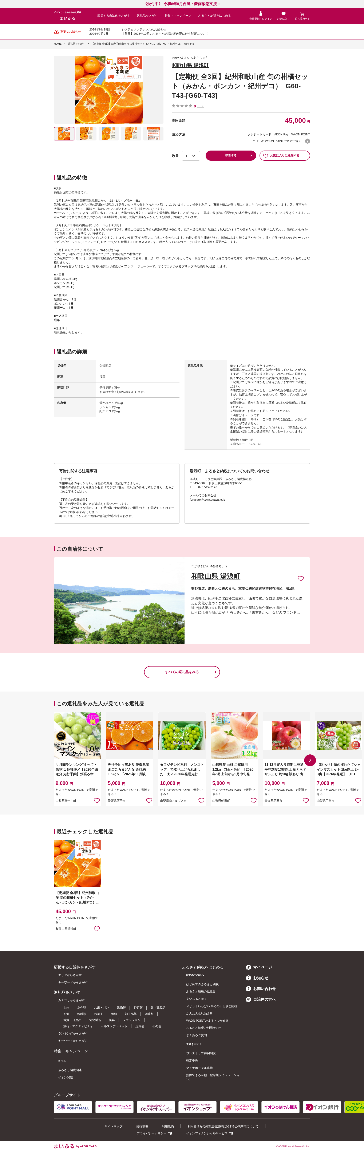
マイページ (262, 967)
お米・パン (101, 1007)
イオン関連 (65, 1077)
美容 (112, 1020)
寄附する (231, 155)
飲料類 (81, 1014)
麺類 (114, 1014)
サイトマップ (113, 1126)
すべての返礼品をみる (182, 672)
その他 (156, 1026)
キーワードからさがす (73, 982)
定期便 (139, 1026)
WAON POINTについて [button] (307, 141)
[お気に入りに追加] (301, 578)
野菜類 (138, 1007)
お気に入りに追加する (285, 155)
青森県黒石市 (273, 800)
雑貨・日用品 (72, 1020)
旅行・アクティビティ (78, 1026)
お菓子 (98, 1014)
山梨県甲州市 (326, 800)
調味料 (149, 1014)
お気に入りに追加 (301, 578)
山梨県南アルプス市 (173, 800)
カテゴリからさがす (71, 1000)
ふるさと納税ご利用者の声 (204, 1027)
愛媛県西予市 (117, 800)
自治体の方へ (264, 999)
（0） (200, 106)
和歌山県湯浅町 (66, 928)
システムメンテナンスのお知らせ (144, 29)
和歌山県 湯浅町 (190, 65)
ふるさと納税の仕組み (201, 991)
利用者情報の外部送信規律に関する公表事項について (223, 1126)
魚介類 (81, 1007)
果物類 (121, 1007)
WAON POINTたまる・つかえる (207, 1020)
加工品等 (131, 1014)
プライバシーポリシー (151, 1133)
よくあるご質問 (196, 1035)
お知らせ (260, 978)
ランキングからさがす (73, 1033)
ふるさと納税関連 (70, 1070)
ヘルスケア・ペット (114, 1026)
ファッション (132, 1020)
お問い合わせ (264, 989)
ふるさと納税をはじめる (214, 15)
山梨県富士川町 (66, 800)
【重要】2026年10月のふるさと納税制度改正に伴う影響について (165, 33)
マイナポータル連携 (199, 1068)
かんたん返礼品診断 (199, 1013)
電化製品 (95, 1020)
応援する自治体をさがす (113, 15)
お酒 (66, 1014)
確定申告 (192, 1060)
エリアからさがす (70, 975)
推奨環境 (142, 1126)
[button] (310, 760)
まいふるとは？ (196, 998)
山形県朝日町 (221, 800)
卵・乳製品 (158, 1007)
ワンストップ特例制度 (201, 1053)
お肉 (66, 1007)
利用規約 (168, 1126)
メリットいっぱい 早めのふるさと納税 (211, 1006)
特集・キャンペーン (178, 15)
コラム (62, 1060)
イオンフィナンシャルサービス (207, 1133)
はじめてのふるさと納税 (202, 984)
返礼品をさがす (147, 15)
